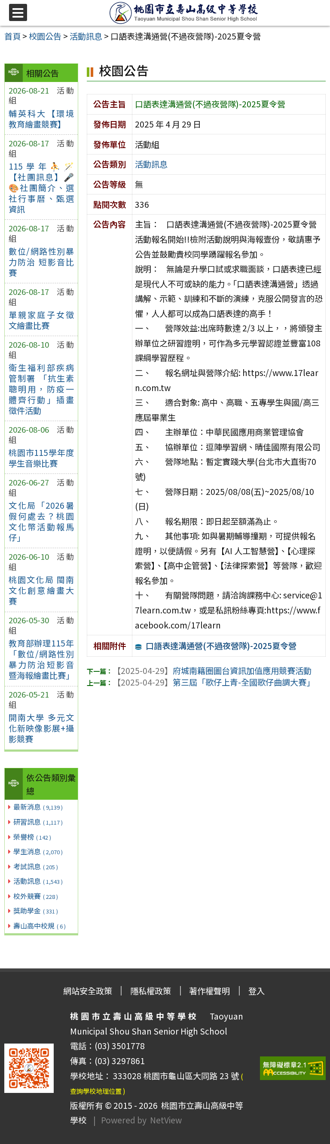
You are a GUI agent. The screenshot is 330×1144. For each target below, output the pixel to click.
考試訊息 (35, 866)
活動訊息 (38, 881)
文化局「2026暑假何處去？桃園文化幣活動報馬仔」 (41, 521)
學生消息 (38, 851)
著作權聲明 (209, 991)
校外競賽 (35, 896)
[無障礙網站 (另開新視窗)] (293, 1068)
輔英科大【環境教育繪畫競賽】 (41, 118)
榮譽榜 (32, 836)
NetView (166, 1120)
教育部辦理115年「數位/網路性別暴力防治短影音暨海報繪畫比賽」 (41, 659)
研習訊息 (38, 821)
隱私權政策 (150, 991)
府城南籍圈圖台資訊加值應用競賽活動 (212, 671)
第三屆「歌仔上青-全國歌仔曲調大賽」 (214, 682)
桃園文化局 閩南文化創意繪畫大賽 (41, 590)
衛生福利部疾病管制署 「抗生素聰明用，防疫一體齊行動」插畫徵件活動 (41, 388)
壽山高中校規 (39, 925)
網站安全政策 (87, 991)
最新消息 (38, 806)
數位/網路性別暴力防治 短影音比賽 (41, 262)
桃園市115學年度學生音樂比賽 (41, 457)
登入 (256, 991)
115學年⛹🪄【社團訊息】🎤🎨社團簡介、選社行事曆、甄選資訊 (41, 187)
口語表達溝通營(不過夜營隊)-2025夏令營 (221, 646)
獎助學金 (35, 910)
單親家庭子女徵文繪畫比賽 (41, 320)
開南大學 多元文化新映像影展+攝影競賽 (41, 728)
